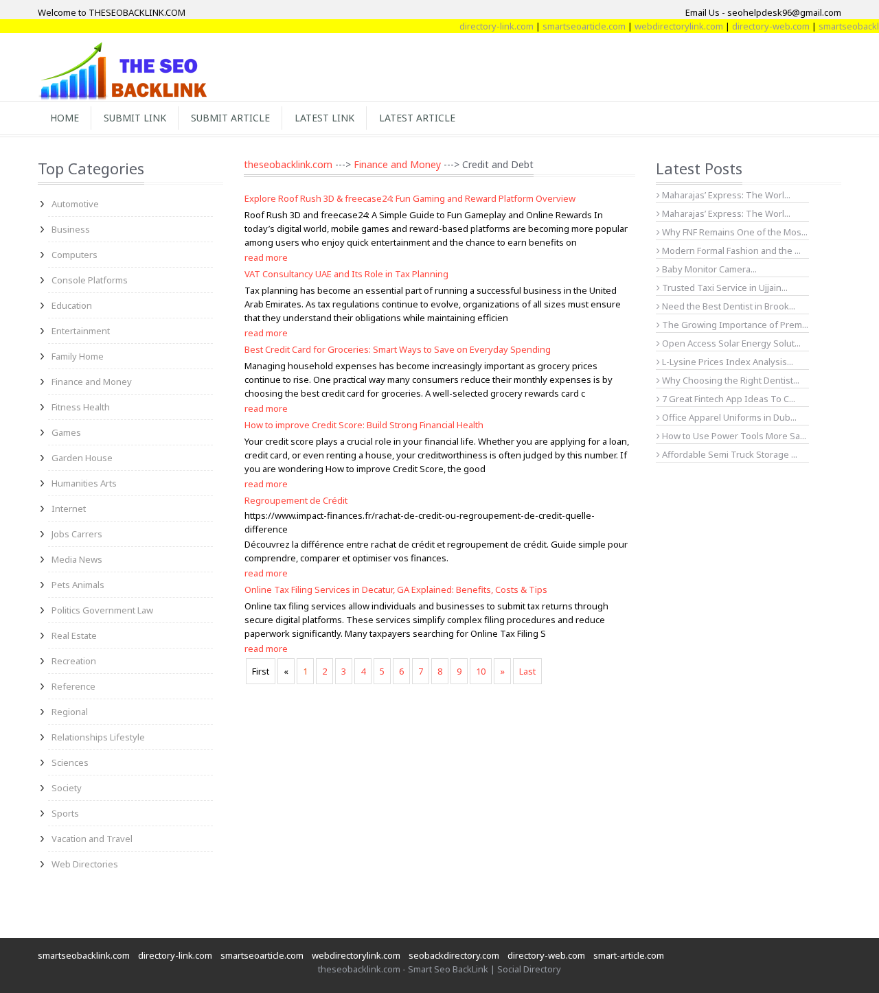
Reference (73, 686)
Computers (75, 254)
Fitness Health (81, 407)
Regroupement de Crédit (295, 500)
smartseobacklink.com (84, 955)
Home (64, 117)
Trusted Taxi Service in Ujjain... (724, 287)
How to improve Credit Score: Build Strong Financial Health (363, 425)
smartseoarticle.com (571, 26)
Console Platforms (90, 280)
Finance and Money (92, 381)
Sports (65, 813)
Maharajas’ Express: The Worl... (725, 195)
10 (481, 671)
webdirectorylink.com (666, 26)
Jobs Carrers (77, 534)
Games (66, 432)
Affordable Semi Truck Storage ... (728, 454)
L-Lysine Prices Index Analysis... (726, 361)
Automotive (75, 204)
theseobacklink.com (288, 164)
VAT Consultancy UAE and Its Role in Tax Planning (346, 274)
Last (527, 671)
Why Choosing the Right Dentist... (729, 380)
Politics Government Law (102, 610)
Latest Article (417, 117)
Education (72, 305)
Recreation (74, 661)
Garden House (82, 458)
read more (266, 257)
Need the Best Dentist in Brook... (727, 306)
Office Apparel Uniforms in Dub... (728, 417)
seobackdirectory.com (454, 955)
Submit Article (230, 117)
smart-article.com (628, 955)
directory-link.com (484, 26)
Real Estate (74, 635)
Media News (77, 559)
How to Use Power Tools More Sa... (733, 436)
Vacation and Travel (92, 838)
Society (67, 788)
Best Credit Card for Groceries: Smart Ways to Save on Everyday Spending (397, 349)
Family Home (78, 356)
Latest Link (324, 117)
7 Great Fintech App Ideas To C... (727, 399)
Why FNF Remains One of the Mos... (734, 232)
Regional (70, 711)
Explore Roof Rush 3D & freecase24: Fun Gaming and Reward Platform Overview (409, 198)
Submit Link (135, 117)
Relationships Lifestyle (98, 737)
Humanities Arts (84, 483)
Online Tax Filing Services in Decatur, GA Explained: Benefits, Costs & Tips (395, 589)
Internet (69, 508)
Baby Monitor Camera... (708, 269)
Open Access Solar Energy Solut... (730, 343)
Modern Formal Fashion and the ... (730, 250)
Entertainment (81, 331)
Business (71, 229)
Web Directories (85, 864)
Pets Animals (78, 585)
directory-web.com (758, 26)
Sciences (70, 762)
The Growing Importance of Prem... (734, 324)
